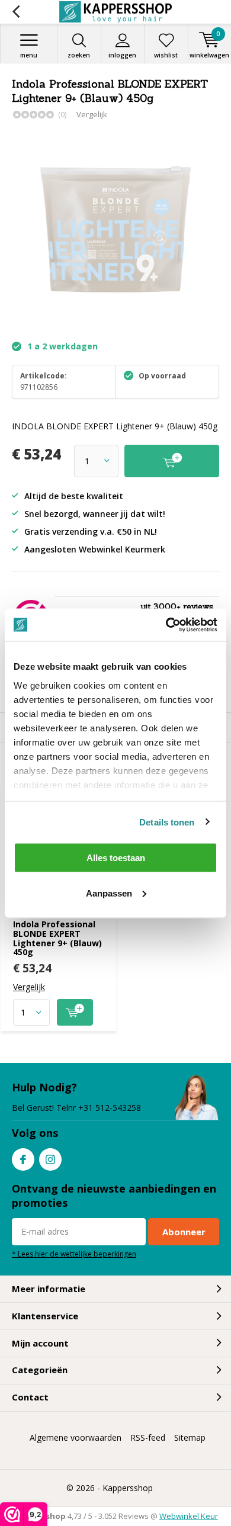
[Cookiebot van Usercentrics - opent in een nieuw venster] (166, 624)
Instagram (50, 1159)
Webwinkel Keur (188, 1516)
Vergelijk (91, 114)
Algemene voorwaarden (75, 1437)
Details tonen (166, 822)
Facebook (23, 1159)
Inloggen (122, 55)
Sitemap (190, 1437)
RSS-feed (147, 1437)
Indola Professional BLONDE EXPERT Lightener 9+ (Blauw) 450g (57, 938)
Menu (28, 55)
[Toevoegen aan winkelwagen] (75, 1012)
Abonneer (184, 1232)
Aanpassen (109, 893)
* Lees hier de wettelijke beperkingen (74, 1253)
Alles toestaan (115, 858)
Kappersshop (127, 1487)
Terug (15, 12)
